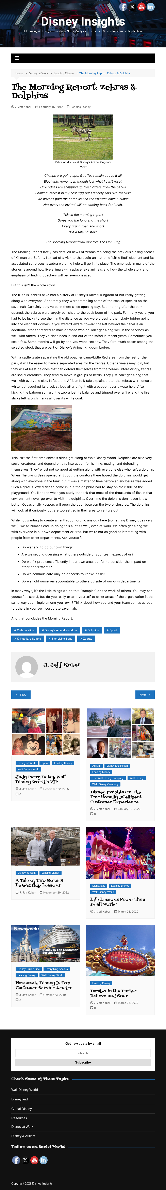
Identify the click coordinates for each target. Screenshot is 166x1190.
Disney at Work (27, 763)
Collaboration (25, 630)
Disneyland (98, 885)
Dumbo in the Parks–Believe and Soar (113, 993)
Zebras (87, 638)
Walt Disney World (28, 769)
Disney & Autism (23, 1136)
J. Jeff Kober (23, 106)
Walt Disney (137, 778)
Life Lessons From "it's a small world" (117, 902)
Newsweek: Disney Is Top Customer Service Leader (44, 985)
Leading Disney (80, 106)
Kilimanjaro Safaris (29, 638)
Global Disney (21, 1109)
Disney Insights (83, 21)
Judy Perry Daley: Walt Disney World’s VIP (41, 779)
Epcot (113, 630)
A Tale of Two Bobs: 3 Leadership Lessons (39, 883)
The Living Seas (62, 638)
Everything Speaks (57, 969)
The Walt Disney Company (108, 778)
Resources (19, 1118)
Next (142, 695)
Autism (96, 765)
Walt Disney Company (105, 784)
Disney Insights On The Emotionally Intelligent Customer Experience (116, 797)
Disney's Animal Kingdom (61, 630)
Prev (23, 695)
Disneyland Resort (117, 765)
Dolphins (93, 630)
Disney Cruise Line (29, 969)
